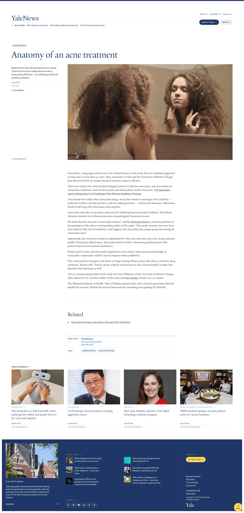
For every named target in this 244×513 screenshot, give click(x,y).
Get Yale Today (194, 459)
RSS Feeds (190, 479)
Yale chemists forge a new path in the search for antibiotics (100, 322)
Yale (190, 506)
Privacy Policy (191, 493)
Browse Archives (193, 476)
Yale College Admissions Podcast (64, 25)
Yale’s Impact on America (37, 25)
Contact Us (191, 485)
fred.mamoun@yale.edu (91, 341)
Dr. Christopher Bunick (138, 221)
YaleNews (25, 19)
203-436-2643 (87, 344)
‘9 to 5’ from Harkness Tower (92, 25)
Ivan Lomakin (131, 277)
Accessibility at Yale (193, 490)
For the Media (192, 482)
